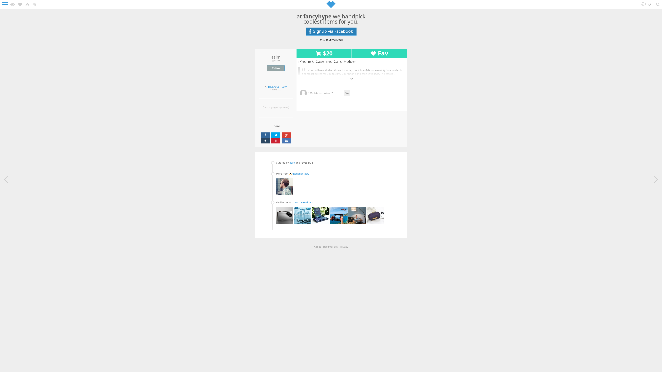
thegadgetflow (300, 173)
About (317, 246)
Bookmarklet (330, 246)
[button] (5, 179)
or (331, 39)
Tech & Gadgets (271, 107)
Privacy (344, 246)
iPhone (284, 107)
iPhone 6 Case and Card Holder (327, 61)
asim (292, 162)
